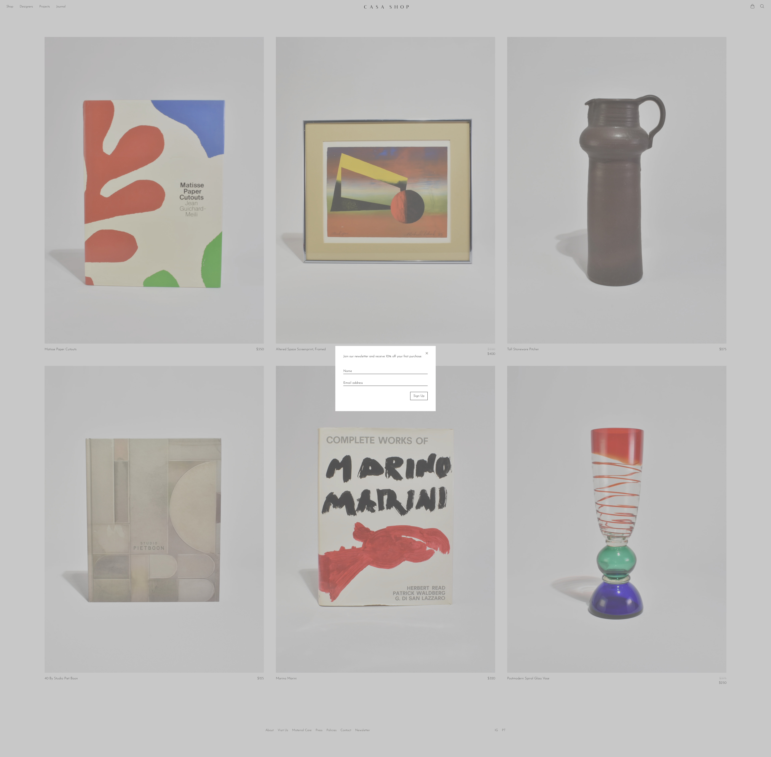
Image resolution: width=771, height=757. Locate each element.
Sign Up (418, 396)
